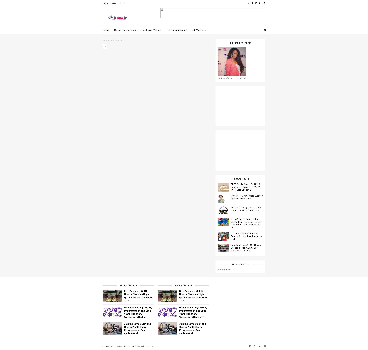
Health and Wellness (151, 30)
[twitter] (256, 3)
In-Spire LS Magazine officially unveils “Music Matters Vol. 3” (246, 209)
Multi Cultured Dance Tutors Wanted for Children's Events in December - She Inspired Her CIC (246, 223)
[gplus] (260, 3)
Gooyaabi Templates (145, 346)
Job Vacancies (199, 30)
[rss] (249, 3)
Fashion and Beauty (177, 30)
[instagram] (264, 3)
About (113, 3)
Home (105, 3)
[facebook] (252, 3)
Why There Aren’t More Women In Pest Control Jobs (247, 197)
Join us (121, 3)
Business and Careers (125, 30)
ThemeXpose (117, 346)
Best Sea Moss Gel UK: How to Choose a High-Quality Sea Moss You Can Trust (246, 248)
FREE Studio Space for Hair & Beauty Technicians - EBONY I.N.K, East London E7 (245, 187)
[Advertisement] (240, 106)
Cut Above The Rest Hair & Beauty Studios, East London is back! (246, 236)
